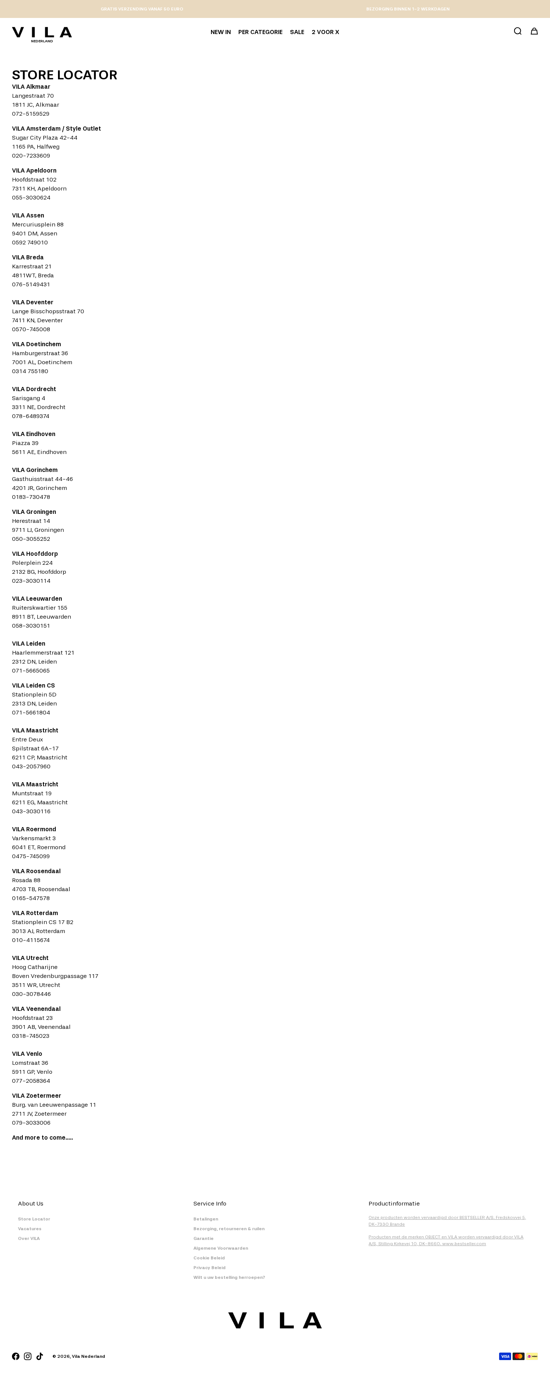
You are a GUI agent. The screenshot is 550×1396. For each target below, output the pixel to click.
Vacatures (30, 1228)
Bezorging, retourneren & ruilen (229, 1228)
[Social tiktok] (39, 1356)
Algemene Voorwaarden (220, 1248)
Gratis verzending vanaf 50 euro (142, 9)
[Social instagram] (27, 1356)
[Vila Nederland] (42, 32)
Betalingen (205, 1219)
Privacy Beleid (209, 1267)
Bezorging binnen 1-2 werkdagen (408, 9)
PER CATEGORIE (260, 32)
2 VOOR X (325, 32)
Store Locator (34, 1219)
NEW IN (221, 32)
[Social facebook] (15, 1356)
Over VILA (29, 1238)
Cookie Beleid (209, 1258)
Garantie (203, 1238)
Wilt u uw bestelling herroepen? (229, 1277)
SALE (297, 32)
